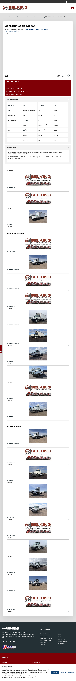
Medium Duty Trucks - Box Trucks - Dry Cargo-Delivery (30, 17)
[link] (53, 76)
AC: (39, 108)
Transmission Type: (27, 139)
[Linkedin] (10, 641)
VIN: (24, 108)
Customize (71, 672)
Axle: (55, 108)
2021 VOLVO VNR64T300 (11, 609)
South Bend (41, 105)
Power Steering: (41, 129)
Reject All (63, 672)
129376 (25, 130)
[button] (73, 2)
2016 (55, 105)
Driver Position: (11, 119)
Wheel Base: (41, 139)
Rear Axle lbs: (57, 129)
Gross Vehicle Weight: (43, 124)
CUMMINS (25, 120)
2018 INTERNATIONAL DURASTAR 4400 (13, 269)
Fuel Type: (25, 124)
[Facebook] (3, 641)
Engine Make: (26, 119)
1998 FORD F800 (9, 224)
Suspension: (25, 134)
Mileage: (25, 129)
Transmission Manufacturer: (60, 134)
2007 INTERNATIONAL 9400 (11, 251)
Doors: (39, 114)
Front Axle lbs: (57, 119)
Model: (24, 103)
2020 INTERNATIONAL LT (11, 498)
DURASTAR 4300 (27, 105)
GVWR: (55, 124)
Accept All (54, 672)
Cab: (9, 114)
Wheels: (55, 139)
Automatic (10, 140)
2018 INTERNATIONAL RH (11, 306)
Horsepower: (10, 129)
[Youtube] (13, 641)
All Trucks (11, 17)
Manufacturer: (11, 103)
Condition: (10, 108)
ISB (39, 120)
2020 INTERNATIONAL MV (11, 517)
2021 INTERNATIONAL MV (11, 554)
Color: (24, 114)
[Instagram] (7, 641)
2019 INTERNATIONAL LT (10, 361)
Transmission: (11, 139)
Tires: (39, 134)
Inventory (5, 17)
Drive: (55, 114)
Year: (55, 103)
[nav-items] (4, 1)
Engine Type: (41, 119)
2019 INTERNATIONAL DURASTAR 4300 (13, 324)
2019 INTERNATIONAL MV (11, 187)
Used (9, 110)
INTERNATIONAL (12, 105)
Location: (40, 103)
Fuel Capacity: (11, 124)
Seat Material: (11, 134)
